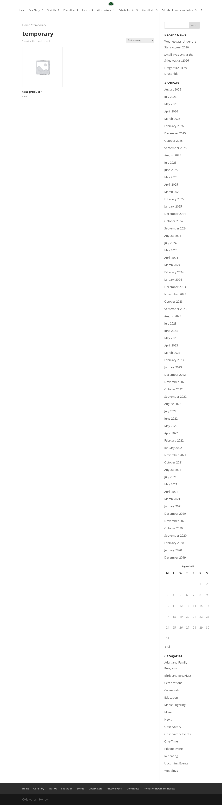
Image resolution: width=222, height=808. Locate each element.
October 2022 (173, 389)
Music (168, 712)
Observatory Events (177, 734)
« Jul (167, 647)
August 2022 (172, 404)
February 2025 (174, 199)
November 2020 (175, 521)
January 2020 (173, 550)
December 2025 (175, 133)
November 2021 (175, 455)
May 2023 (170, 338)
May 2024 (170, 250)
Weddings (171, 771)
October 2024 (173, 221)
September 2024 (175, 228)
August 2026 (172, 89)
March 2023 (172, 353)
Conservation (173, 690)
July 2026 (170, 97)
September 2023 (175, 309)
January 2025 (173, 206)
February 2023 (174, 360)
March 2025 (172, 192)
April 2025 (171, 184)
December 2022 (175, 375)
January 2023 (173, 367)
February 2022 (174, 440)
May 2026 (170, 104)
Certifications (173, 683)
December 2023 (175, 287)
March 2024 (172, 265)
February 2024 (174, 272)
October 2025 (173, 141)
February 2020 (174, 543)
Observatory (172, 727)
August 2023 (172, 316)
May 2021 (170, 484)
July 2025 (170, 162)
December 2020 (175, 513)
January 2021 (173, 506)
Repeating (171, 756)
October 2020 (173, 528)
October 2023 (173, 301)
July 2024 (170, 243)
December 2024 (175, 214)
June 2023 (171, 331)
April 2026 (171, 111)
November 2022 (175, 382)
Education (171, 697)
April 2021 (171, 492)
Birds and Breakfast (177, 676)
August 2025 (172, 155)
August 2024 (172, 236)
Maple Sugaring (175, 705)
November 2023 (175, 294)
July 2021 (170, 477)
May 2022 (170, 426)
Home (21, 10)
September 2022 (175, 396)
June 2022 (171, 418)
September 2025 (175, 148)
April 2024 (171, 258)
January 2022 (173, 448)
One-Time (171, 741)
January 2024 (173, 279)
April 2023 (171, 345)
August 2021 (172, 470)
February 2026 (174, 126)
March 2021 (172, 499)
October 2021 (173, 462)
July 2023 (170, 323)
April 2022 (171, 433)
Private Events (173, 749)
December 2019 (175, 557)
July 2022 (170, 411)
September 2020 (175, 535)
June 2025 (171, 170)
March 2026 (172, 119)
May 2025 (170, 177)
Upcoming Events (176, 763)
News (168, 719)
